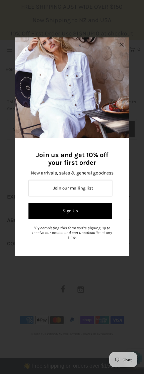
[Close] (121, 44)
